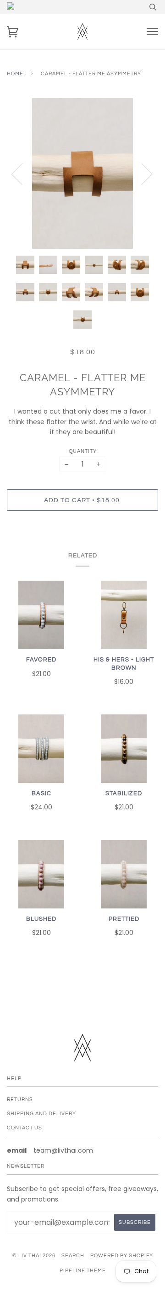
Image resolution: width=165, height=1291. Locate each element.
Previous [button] (22, 173)
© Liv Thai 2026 (33, 1255)
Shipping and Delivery (41, 1113)
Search (72, 1255)
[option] (82, 173)
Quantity (83, 451)
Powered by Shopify (121, 1255)
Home (15, 73)
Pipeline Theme (83, 1270)
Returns (20, 1099)
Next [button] (141, 173)
